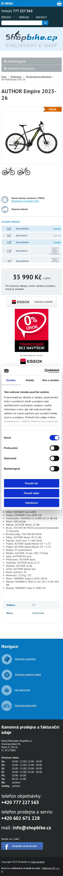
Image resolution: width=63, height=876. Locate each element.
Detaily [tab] (30, 380)
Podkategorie (16, 61)
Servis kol (24, 17)
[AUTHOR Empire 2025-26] (32, 159)
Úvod (3, 76)
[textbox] (21, 22)
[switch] (54, 448)
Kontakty (41, 17)
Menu (9, 3)
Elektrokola (16, 76)
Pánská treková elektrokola (39, 76)
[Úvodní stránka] (31, 38)
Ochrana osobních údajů (28, 674)
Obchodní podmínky (25, 659)
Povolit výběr (31, 493)
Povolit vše (31, 483)
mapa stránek (37, 861)
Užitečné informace (20, 68)
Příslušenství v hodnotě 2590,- (25, 201)
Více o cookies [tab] (50, 380)
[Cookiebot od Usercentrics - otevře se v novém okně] (45, 371)
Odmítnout (31, 502)
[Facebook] (22, 849)
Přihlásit (6, 17)
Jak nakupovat (22, 690)
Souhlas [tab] (11, 380)
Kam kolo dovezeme (25, 705)
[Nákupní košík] (59, 3)
